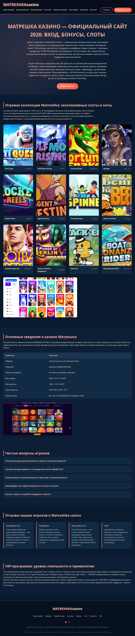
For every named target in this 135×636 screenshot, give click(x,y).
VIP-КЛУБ (93, 10)
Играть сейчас (67, 86)
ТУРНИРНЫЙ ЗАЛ (22, 10)
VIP (100, 616)
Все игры (70, 616)
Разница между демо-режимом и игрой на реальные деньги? (35, 461)
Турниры (48, 616)
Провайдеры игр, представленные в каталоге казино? (31, 486)
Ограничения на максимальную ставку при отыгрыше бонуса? (36, 477)
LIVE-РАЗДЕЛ (73, 10)
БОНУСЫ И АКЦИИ (60, 10)
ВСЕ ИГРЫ (47, 10)
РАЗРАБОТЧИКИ (36, 10)
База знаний (37, 616)
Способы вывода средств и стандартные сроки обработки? (34, 469)
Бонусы (79, 616)
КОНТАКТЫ (84, 10)
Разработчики (59, 616)
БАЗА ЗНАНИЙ (8, 10)
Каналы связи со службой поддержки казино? (28, 494)
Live (85, 616)
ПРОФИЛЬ (106, 10)
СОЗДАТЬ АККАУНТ (122, 10)
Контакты (93, 616)
